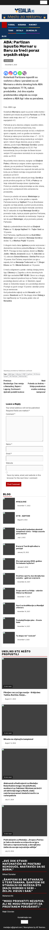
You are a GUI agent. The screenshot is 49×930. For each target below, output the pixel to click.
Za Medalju (31, 31)
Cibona (18, 374)
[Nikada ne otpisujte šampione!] (24, 720)
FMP (24, 374)
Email (9, 453)
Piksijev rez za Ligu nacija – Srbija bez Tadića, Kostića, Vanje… (22, 693)
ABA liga (11, 374)
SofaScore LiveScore (25, 371)
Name (9, 444)
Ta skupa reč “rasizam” (26, 636)
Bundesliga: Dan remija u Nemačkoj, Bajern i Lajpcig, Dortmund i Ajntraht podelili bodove (14, 386)
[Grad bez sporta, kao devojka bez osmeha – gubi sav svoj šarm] (9, 579)
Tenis (10, 31)
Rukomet (33, 25)
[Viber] (24, 73)
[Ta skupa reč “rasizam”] (9, 638)
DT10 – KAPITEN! (23, 516)
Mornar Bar (23, 376)
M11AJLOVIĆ (21, 502)
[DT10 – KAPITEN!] (9, 518)
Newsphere (28, 927)
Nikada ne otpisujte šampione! (18, 739)
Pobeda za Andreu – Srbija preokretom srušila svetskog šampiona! (36, 386)
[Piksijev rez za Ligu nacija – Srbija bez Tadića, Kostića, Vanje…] (24, 673)
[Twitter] (15, 73)
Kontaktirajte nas (24, 917)
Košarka (22, 25)
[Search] (45, 25)
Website (9, 463)
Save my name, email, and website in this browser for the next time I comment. (24, 476)
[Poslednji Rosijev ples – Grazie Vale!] (9, 623)
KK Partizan (13, 376)
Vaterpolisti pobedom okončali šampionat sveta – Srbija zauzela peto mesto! (30, 531)
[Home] (4, 24)
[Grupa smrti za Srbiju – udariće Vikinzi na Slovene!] (9, 593)
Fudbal (11, 25)
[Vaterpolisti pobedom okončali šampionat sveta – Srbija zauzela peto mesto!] (9, 533)
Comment (10, 414)
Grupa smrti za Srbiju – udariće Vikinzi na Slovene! (29, 592)
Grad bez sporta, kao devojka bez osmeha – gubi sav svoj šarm (30, 577)
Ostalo (19, 31)
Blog (4, 36)
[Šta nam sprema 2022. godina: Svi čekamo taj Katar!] (9, 564)
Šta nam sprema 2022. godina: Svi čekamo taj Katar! (29, 562)
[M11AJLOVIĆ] (9, 504)
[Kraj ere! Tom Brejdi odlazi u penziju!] (9, 549)
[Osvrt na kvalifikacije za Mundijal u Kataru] (9, 608)
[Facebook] (6, 73)
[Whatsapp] (20, 73)
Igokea (29, 374)
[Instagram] (10, 73)
